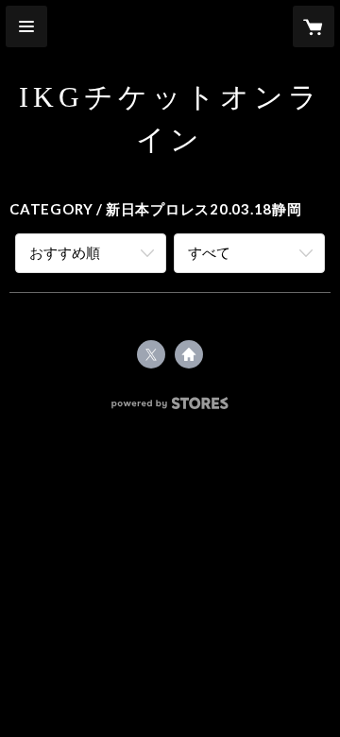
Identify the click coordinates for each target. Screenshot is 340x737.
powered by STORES (170, 408)
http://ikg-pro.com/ (189, 354)
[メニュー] (26, 26)
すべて (209, 252)
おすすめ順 (64, 252)
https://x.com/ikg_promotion (151, 354)
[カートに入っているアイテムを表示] (313, 26)
